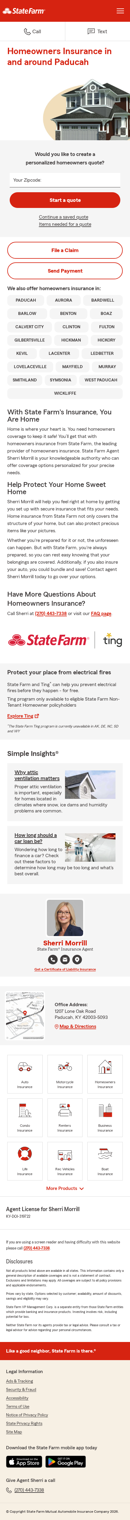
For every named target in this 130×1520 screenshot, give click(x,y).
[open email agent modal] (65, 960)
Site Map (14, 1432)
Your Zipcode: (27, 180)
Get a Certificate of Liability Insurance (65, 969)
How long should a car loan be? (36, 838)
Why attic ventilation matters (37, 775)
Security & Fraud (21, 1390)
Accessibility (17, 1398)
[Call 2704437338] (53, 959)
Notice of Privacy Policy (27, 1415)
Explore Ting (20, 716)
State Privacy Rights (24, 1423)
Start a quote (65, 200)
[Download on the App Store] (24, 1462)
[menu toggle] (120, 11)
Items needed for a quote (65, 224)
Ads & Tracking (19, 1381)
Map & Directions (78, 1026)
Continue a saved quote (63, 217)
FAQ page (101, 613)
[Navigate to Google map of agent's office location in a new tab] (77, 959)
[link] (32, 10)
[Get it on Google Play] (65, 1462)
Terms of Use (17, 1407)
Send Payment (65, 271)
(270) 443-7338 (51, 613)
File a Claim (65, 250)
